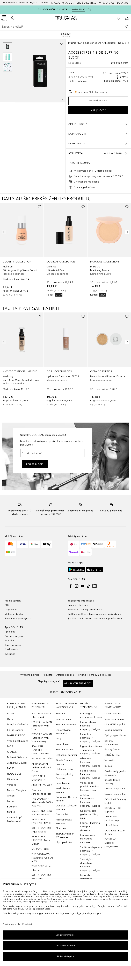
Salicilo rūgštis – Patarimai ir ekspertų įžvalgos (90, 774)
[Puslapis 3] (7, 67)
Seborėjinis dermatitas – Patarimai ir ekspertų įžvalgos (90, 865)
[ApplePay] (46, 544)
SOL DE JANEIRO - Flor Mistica (42, 877)
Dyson (10, 719)
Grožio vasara (113, 713)
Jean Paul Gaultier (17, 762)
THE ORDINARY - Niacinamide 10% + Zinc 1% (42, 802)
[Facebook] (70, 586)
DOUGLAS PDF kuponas (113, 810)
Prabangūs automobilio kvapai (91, 715)
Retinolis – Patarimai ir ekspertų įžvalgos (90, 738)
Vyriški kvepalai (113, 730)
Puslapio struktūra (78, 605)
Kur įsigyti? (98, 110)
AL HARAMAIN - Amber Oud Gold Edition (41, 768)
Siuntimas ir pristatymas (18, 618)
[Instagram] (76, 586)
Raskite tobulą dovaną (112, 782)
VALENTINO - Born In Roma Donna (42, 813)
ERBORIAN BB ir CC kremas (65, 835)
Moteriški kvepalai (115, 724)
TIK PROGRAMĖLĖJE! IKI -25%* (53, 9)
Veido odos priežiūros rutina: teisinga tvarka (89, 786)
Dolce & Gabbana (17, 757)
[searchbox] (65, 26)
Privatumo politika (29, 674)
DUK (7, 605)
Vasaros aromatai (114, 719)
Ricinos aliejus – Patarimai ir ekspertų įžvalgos (90, 726)
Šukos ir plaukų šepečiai (64, 776)
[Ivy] (10, 552)
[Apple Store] (94, 569)
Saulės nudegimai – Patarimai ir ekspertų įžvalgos (91, 851)
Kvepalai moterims (66, 724)
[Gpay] (34, 544)
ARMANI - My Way (42, 784)
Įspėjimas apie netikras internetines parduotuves (95, 618)
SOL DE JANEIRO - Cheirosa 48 (42, 715)
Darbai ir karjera (14, 636)
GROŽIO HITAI (112, 755)
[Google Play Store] (76, 569)
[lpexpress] (98, 544)
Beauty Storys (112, 749)
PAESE (10, 768)
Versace (11, 784)
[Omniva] (110, 544)
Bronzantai (62, 814)
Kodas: (78, 9)
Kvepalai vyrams (65, 749)
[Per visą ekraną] (61, 98)
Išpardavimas (63, 719)
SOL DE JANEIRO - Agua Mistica (42, 830)
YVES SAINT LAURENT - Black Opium (41, 840)
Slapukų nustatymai (49, 681)
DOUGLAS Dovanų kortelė (115, 801)
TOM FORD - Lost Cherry (41, 868)
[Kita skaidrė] (126, 232)
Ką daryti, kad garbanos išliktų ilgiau (89, 814)
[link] (21, 250)
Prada (10, 801)
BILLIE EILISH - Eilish (42, 758)
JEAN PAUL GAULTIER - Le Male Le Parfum (40, 750)
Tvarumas (10, 654)
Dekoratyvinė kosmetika (63, 732)
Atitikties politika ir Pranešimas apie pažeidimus (94, 614)
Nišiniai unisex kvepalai (64, 821)
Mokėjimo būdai (14, 614)
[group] (7, 57)
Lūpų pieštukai (64, 842)
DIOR (10, 746)
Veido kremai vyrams (63, 790)
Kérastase (12, 779)
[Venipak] (73, 552)
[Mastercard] (10, 544)
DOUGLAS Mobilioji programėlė (111, 843)
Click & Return (112, 825)
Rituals (10, 713)
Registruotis (34, 464)
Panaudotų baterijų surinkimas (85, 609)
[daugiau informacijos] (117, 77)
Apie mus (10, 631)
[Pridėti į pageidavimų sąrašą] (61, 43)
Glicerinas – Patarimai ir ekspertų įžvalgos (90, 762)
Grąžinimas (11, 609)
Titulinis (72, 42)
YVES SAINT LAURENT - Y (39, 778)
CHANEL (12, 751)
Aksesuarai (110, 42)
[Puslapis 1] (7, 46)
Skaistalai (61, 828)
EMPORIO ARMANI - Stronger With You (42, 726)
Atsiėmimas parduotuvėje (112, 818)
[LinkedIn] (94, 586)
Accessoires (79, 52)
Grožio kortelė (86, 3)
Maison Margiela (16, 790)
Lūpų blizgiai (63, 783)
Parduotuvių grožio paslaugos (115, 773)
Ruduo (108, 765)
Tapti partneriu (13, 645)
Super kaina (62, 744)
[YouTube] (82, 586)
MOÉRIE (11, 812)
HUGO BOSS (14, 773)
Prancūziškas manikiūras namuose (87, 839)
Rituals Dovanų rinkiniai (64, 762)
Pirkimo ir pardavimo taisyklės (94, 674)
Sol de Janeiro (15, 730)
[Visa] (22, 544)
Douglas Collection (18, 724)
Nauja (59, 738)
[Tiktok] (88, 586)
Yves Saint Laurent (17, 740)
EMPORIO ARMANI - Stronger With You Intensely (42, 738)
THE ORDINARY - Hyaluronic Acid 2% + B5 (42, 858)
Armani (11, 795)
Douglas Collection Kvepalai (66, 807)
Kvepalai (61, 713)
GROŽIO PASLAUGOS (62, 3)
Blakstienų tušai (64, 769)
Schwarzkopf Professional (14, 819)
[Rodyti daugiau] (128, 43)
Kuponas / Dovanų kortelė (66, 799)
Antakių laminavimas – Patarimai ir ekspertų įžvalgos (90, 800)
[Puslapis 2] (7, 56)
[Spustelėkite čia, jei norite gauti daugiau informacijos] (89, 9)
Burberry (12, 806)
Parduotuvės (106, 3)
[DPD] (73, 544)
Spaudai (9, 640)
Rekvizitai (48, 674)
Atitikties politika (65, 674)
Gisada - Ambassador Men (42, 792)
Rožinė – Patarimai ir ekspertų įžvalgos (90, 826)
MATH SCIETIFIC (16, 735)
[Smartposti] (86, 544)
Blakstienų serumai (66, 755)
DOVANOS (122, 3)
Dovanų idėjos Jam (115, 794)
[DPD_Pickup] (86, 552)
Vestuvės (110, 760)
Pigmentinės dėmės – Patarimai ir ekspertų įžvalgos (91, 750)
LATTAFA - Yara (40, 848)
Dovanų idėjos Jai (115, 788)
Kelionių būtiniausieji (111, 742)
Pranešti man (98, 100)
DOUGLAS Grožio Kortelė (115, 832)
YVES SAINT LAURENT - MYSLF (42, 821)
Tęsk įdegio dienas (115, 735)
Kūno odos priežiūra (89, 42)
